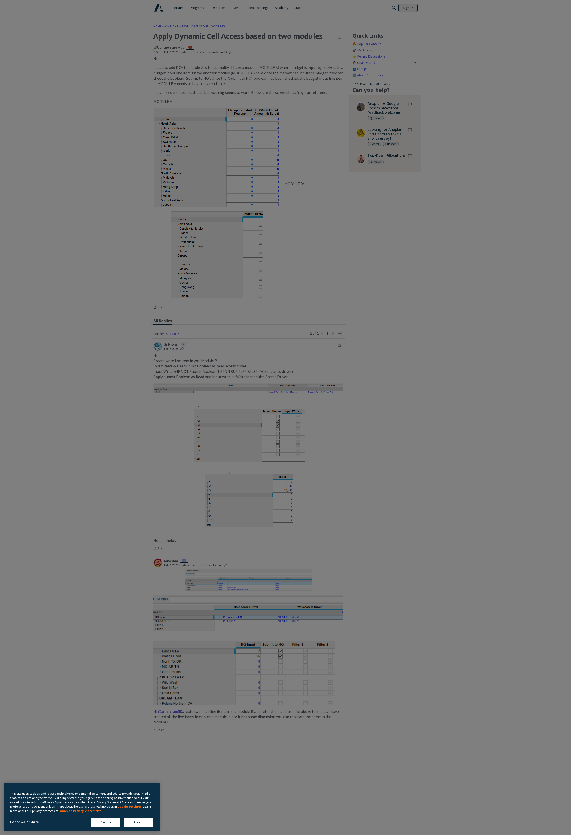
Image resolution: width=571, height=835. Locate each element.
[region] (82, 807)
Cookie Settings (130, 806)
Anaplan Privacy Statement (80, 811)
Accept (139, 822)
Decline (105, 822)
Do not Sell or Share (24, 822)
